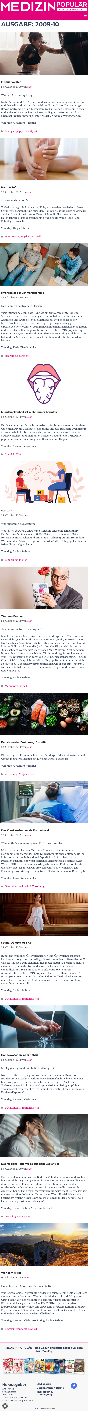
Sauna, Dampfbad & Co (16, 942)
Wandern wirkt (11, 1272)
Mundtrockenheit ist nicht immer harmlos (29, 412)
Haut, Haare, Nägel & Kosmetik (23, 236)
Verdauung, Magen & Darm (21, 774)
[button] (5, 1406)
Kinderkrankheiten (16, 559)
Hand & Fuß (8, 187)
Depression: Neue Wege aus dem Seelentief (30, 1163)
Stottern (6, 510)
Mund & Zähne (14, 454)
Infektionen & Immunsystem (22, 998)
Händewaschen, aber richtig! (20, 1055)
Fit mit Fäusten (11, 82)
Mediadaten (44, 1384)
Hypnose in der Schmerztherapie (22, 292)
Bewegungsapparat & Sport (21, 131)
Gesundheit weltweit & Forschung (25, 886)
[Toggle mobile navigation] (85, 17)
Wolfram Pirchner (13, 616)
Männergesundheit (16, 686)
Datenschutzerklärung (50, 1387)
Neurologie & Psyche (17, 355)
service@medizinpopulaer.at (19, 1400)
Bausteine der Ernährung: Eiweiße (23, 742)
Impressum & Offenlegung (45, 1393)
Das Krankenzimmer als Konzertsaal (25, 830)
